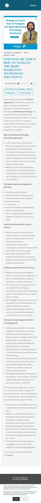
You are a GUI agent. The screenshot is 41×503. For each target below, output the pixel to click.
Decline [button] (25, 499)
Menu (33, 5)
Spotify (29, 89)
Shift (25, 405)
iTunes (22, 89)
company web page (27, 447)
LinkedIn (11, 444)
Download (10, 93)
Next (25, 93)
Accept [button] (16, 499)
